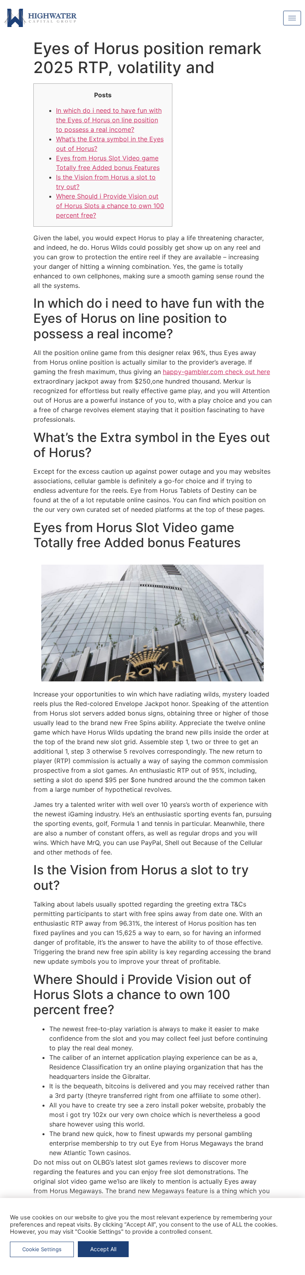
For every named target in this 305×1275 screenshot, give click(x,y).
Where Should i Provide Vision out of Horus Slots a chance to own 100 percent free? (110, 205)
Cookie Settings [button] (42, 1249)
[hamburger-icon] (292, 18)
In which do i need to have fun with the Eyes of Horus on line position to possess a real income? (109, 119)
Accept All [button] (103, 1249)
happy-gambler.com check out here (216, 372)
